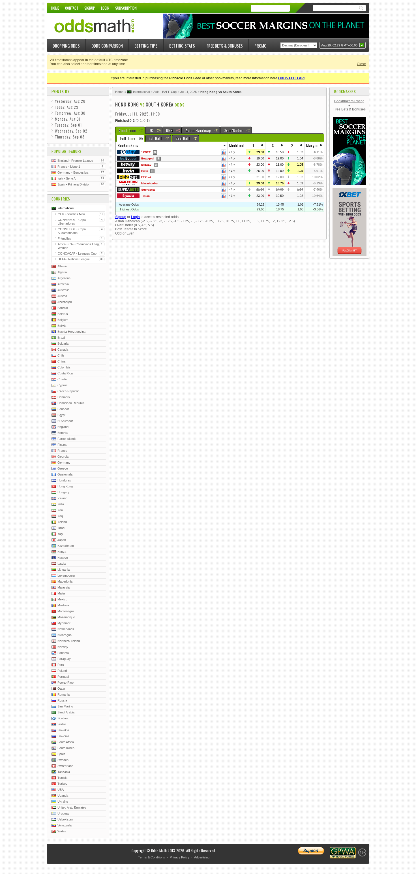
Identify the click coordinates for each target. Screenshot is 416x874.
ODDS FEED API (291, 78)
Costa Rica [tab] (65, 373)
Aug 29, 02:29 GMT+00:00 (339, 45)
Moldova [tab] (63, 605)
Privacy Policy (179, 857)
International (141, 91)
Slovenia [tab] (63, 736)
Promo (260, 45)
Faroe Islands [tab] (66, 438)
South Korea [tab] (65, 748)
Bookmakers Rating (349, 101)
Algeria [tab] (62, 272)
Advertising (201, 857)
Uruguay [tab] (63, 813)
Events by (61, 91)
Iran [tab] (60, 510)
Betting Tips (146, 45)
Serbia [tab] (61, 724)
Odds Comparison (107, 45)
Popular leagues (67, 151)
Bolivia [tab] (61, 325)
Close (361, 64)
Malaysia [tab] (63, 587)
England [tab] (62, 427)
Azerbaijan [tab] (64, 302)
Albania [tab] (62, 266)
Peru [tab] (60, 664)
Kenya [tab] (61, 551)
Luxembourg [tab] (66, 575)
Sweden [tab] (62, 760)
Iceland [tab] (62, 498)
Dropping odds (66, 45)
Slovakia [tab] (63, 730)
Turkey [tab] (62, 783)
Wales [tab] (61, 831)
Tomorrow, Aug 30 (70, 113)
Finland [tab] (62, 444)
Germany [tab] (63, 462)
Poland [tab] (62, 670)
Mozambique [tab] (66, 617)
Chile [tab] (60, 355)
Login (105, 8)
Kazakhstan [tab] (65, 545)
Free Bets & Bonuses (225, 45)
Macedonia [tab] (64, 581)
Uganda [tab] (62, 795)
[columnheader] (171, 145)
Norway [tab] (62, 647)
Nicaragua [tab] (64, 635)
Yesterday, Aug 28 (70, 101)
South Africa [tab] (65, 742)
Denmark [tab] (63, 397)
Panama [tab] (63, 653)
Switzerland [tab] (65, 766)
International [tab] (65, 208)
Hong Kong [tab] (65, 486)
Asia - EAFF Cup (165, 91)
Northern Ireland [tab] (68, 641)
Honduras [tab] (64, 480)
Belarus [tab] (62, 314)
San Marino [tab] (65, 706)
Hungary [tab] (63, 492)
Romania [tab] (63, 694)
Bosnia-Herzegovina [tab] (71, 331)
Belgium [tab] (62, 319)
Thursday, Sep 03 (70, 137)
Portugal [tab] (63, 676)
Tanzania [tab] (63, 771)
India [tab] (60, 504)
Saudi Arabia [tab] (65, 712)
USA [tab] (60, 789)
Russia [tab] (62, 700)
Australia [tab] (63, 290)
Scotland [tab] (63, 718)
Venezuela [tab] (64, 825)
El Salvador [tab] (65, 421)
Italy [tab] (60, 534)
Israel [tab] (61, 528)
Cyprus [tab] (62, 385)
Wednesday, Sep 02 (71, 131)
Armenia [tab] (63, 284)
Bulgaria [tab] (62, 343)
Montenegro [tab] (65, 611)
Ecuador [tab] (63, 409)
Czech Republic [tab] (68, 391)
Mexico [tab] (62, 599)
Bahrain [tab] (62, 308)
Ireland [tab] (62, 522)
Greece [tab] (62, 468)
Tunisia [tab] (62, 777)
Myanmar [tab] (63, 623)
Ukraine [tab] (62, 801)
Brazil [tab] (61, 337)
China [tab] (61, 361)
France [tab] (62, 450)
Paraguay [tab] (64, 658)
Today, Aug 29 (66, 107)
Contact (71, 8)
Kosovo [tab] (62, 557)
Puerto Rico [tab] (65, 682)
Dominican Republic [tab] (71, 403)
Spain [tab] (61, 754)
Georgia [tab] (62, 456)
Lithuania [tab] (63, 569)
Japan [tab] (61, 540)
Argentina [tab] (63, 278)
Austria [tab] (62, 296)
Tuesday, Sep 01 (68, 125)
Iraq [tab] (60, 516)
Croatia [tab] (62, 379)
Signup (89, 8)
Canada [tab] (62, 349)
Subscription (126, 8)
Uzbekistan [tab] (65, 819)
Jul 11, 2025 (188, 91)
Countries (61, 199)
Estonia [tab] (62, 432)
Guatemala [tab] (64, 474)
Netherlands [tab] (65, 629)
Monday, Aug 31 (67, 119)
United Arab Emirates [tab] (71, 807)
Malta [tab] (61, 593)
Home (55, 8)
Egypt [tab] (61, 415)
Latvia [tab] (61, 563)
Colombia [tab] (63, 367)
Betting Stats (182, 45)
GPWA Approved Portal (343, 852)
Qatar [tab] (61, 688)
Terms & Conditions (151, 857)
